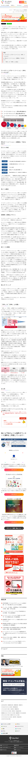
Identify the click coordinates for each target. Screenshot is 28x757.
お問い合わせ (4, 749)
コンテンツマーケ (20, 726)
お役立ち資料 (23, 2)
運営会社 (17, 745)
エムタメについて (5, 745)
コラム (4, 730)
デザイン (12, 5)
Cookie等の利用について (6, 747)
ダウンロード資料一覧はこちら (14, 528)
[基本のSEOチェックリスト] (14, 458)
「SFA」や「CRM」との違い (11, 61)
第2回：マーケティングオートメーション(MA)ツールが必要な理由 (12, 422)
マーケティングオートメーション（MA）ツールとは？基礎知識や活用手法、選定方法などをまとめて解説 (15, 413)
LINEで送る (9, 23)
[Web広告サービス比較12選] (14, 506)
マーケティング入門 (5, 5)
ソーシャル (19, 728)
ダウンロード (14, 469)
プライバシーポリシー (20, 747)
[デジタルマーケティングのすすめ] (14, 481)
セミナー (18, 730)
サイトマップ (18, 749)
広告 (3, 728)
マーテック (19, 5)
